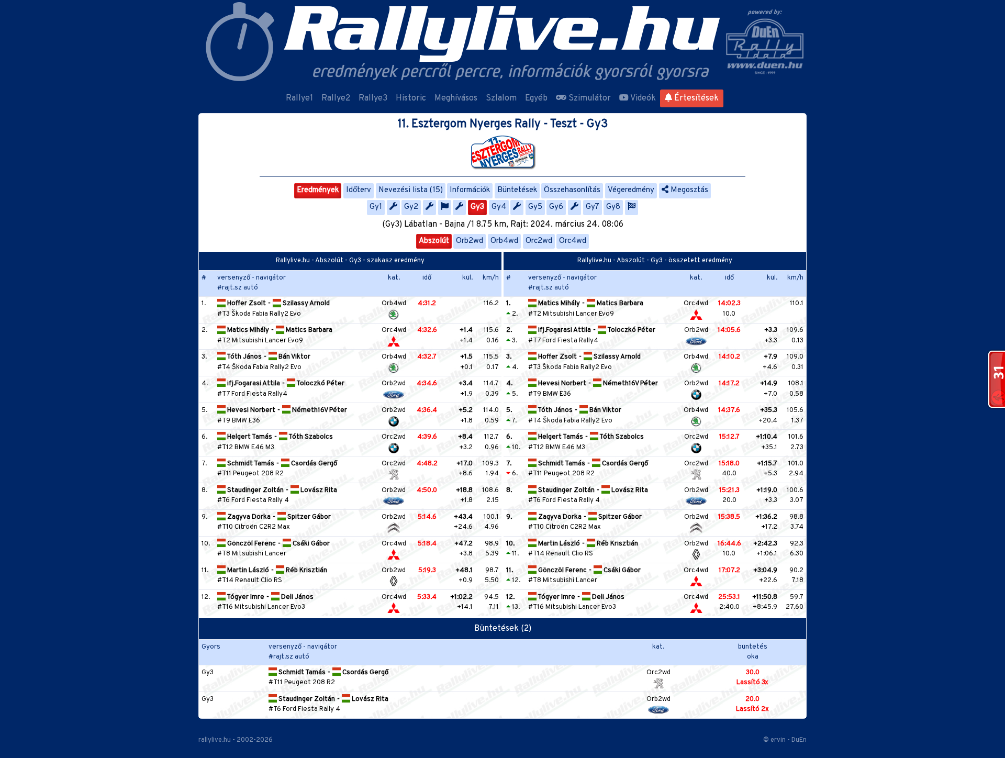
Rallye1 (299, 98)
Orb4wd (504, 241)
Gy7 (592, 207)
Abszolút (434, 241)
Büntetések (517, 190)
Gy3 (477, 207)
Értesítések (695, 98)
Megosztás (688, 190)
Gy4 (499, 207)
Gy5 (535, 207)
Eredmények (318, 190)
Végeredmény (631, 190)
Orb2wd (469, 241)
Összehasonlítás (572, 190)
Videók (642, 98)
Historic (411, 98)
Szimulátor (588, 98)
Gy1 (376, 207)
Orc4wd (572, 241)
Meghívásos (455, 98)
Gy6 (556, 207)
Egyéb (536, 98)
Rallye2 (335, 98)
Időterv (358, 190)
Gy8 (613, 207)
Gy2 (411, 207)
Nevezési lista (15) (410, 190)
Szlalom (501, 98)
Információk (470, 190)
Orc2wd (539, 241)
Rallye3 (373, 98)
